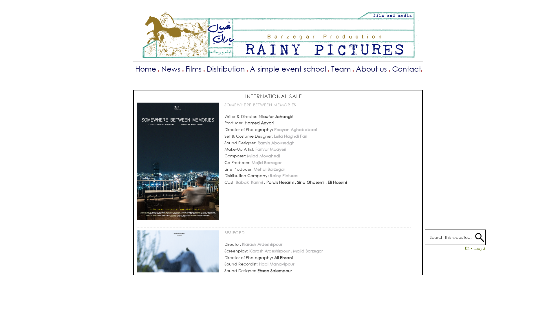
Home (145, 68)
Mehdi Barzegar (269, 169)
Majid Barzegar (265, 162)
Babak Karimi (249, 182)
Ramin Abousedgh (275, 142)
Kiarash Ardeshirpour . (270, 251)
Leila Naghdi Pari (290, 136)
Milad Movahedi (263, 156)
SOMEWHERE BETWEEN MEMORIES (260, 105)
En (467, 248)
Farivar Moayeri (270, 149)
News (170, 68)
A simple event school (288, 68)
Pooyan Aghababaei (295, 129)
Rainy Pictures (283, 175)
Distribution (226, 68)
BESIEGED (234, 232)
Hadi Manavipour (276, 264)
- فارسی (478, 248)
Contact (406, 68)
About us (371, 68)
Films (194, 68)
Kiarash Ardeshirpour (262, 244)
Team (341, 68)
